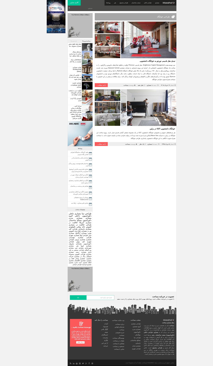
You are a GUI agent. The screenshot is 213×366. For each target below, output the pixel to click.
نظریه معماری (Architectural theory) (77, 69)
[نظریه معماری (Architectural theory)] (87, 70)
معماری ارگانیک (81, 233)
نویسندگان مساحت (118, 338)
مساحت (125, 85)
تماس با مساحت (119, 349)
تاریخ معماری (86, 252)
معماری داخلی (75, 214)
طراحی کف (73, 229)
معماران (88, 254)
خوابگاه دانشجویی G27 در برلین (162, 129)
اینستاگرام (105, 335)
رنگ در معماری (79, 256)
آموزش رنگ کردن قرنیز (75, 99)
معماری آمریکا (85, 222)
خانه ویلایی (80, 227)
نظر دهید (140, 85)
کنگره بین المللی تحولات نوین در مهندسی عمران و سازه (79, 176)
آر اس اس (105, 343)
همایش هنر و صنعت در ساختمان (79, 186)
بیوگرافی (138, 335)
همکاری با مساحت (118, 343)
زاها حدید (77, 231)
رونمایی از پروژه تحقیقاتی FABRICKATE (81, 198)
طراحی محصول (123, 3)
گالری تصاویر (74, 2)
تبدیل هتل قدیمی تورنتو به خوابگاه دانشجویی (157, 61)
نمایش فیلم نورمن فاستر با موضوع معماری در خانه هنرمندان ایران (78, 170)
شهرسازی (88, 248)
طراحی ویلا (84, 235)
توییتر (106, 332)
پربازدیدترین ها (86, 41)
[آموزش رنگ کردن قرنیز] (87, 101)
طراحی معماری (84, 237)
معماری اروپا (86, 246)
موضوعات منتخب (80, 209)
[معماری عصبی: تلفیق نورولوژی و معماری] (87, 86)
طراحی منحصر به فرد (76, 250)
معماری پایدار (80, 258)
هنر (115, 3)
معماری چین (79, 248)
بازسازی (81, 229)
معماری (157, 3)
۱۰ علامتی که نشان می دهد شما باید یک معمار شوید (75, 77)
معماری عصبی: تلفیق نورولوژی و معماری (76, 85)
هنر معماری (73, 246)
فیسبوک (105, 326)
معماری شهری (74, 235)
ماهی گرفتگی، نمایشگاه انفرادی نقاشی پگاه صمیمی (79, 153)
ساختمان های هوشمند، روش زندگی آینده (78, 165)
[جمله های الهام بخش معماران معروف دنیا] (87, 47)
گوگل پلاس (104, 329)
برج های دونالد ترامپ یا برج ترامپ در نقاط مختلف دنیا (75, 54)
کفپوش (88, 227)
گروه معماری (137, 326)
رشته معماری (74, 252)
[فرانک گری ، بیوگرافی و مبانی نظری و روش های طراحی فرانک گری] (87, 109)
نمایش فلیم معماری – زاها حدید (79, 203)
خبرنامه (105, 346)
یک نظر (141, 144)
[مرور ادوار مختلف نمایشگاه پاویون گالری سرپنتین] (87, 117)
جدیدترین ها (74, 41)
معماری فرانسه (86, 264)
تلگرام (106, 340)
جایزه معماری (73, 262)
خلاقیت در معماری (77, 225)
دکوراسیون (87, 220)
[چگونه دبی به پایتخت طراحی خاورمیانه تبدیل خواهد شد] (87, 93)
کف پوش (80, 242)
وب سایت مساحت (118, 320)
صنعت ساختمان (136, 3)
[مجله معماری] (168, 3)
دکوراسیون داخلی (83, 216)
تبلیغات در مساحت (118, 341)
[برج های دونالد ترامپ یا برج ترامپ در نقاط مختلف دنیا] (87, 55)
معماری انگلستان (80, 260)
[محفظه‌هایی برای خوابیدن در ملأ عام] (87, 62)
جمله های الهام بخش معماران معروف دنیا (75, 45)
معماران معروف (75, 244)
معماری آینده (83, 262)
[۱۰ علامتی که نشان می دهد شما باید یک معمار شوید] (87, 78)
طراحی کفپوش (80, 254)
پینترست (105, 337)
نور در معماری (86, 231)
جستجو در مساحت (118, 346)
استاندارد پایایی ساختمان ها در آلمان (80, 159)
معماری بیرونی (80, 239)
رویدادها (108, 3)
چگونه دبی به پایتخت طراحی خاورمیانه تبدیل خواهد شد (75, 92)
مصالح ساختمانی (75, 220)
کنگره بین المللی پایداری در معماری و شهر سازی (78, 181)
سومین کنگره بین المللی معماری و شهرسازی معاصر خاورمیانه (78, 193)
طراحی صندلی (77, 264)
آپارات (106, 324)
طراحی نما (87, 213)
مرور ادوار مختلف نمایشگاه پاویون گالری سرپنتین (76, 116)
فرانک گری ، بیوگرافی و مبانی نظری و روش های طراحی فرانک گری (75, 109)
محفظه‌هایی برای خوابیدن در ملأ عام (75, 60)
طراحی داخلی (148, 3)
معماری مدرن (75, 218)
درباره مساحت (119, 324)
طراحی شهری (136, 348)
